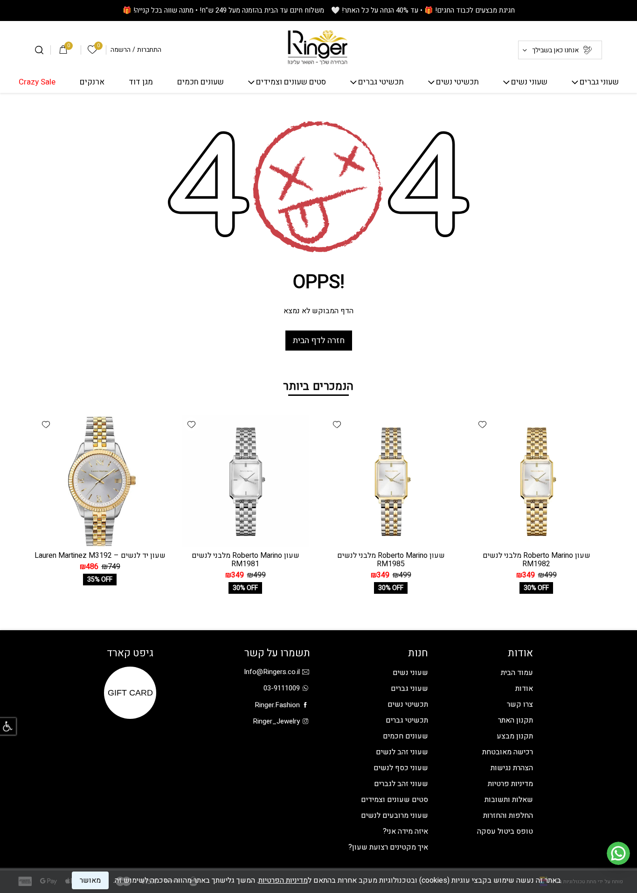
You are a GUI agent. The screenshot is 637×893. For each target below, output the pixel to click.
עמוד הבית (517, 672)
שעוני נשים (529, 82)
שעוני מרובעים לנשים (394, 815)
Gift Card (130, 692)
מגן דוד (141, 82)
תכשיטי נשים (457, 82)
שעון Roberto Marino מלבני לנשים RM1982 (536, 560)
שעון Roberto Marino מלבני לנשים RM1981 (245, 560)
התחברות (149, 50)
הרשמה (121, 50)
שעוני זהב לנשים (402, 752)
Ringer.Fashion (277, 705)
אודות (524, 688)
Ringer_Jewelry (276, 721)
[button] (482, 424)
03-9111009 (281, 688)
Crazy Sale (37, 82)
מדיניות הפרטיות (283, 880)
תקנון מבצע (515, 736)
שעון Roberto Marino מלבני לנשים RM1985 (391, 560)
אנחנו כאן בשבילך (555, 50)
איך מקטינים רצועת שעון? (388, 847)
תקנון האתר (515, 720)
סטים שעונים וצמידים (291, 82)
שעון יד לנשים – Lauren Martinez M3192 (100, 555)
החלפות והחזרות (508, 815)
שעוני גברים (599, 82)
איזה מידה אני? (405, 831)
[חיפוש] (39, 50)
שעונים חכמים (200, 82)
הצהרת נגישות (512, 767)
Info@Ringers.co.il (272, 672)
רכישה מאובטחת (507, 752)
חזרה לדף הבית (319, 340)
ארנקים (92, 82)
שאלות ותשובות (509, 799)
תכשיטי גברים (381, 82)
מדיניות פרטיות (510, 783)
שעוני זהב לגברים (401, 783)
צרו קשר (520, 704)
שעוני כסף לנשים (401, 767)
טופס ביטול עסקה (505, 831)
